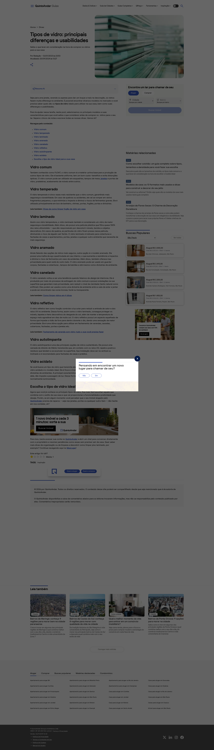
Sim (96, 376)
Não (84, 376)
